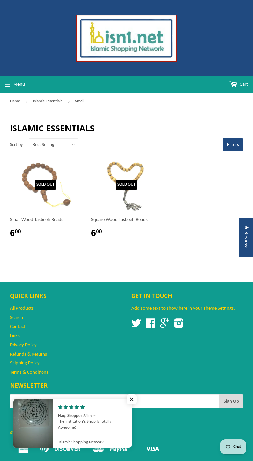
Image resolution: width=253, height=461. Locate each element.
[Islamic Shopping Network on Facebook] (150, 325)
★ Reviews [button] (246, 237)
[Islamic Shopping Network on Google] (165, 325)
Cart (243, 84)
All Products (22, 308)
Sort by (16, 144)
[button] (132, 399)
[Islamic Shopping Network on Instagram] (179, 325)
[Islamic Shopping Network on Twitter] (136, 325)
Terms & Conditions (29, 372)
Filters (233, 144)
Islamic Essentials (47, 101)
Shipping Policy (25, 363)
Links (15, 335)
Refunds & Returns (28, 354)
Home (15, 101)
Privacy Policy (23, 345)
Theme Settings (218, 308)
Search (16, 317)
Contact (17, 326)
